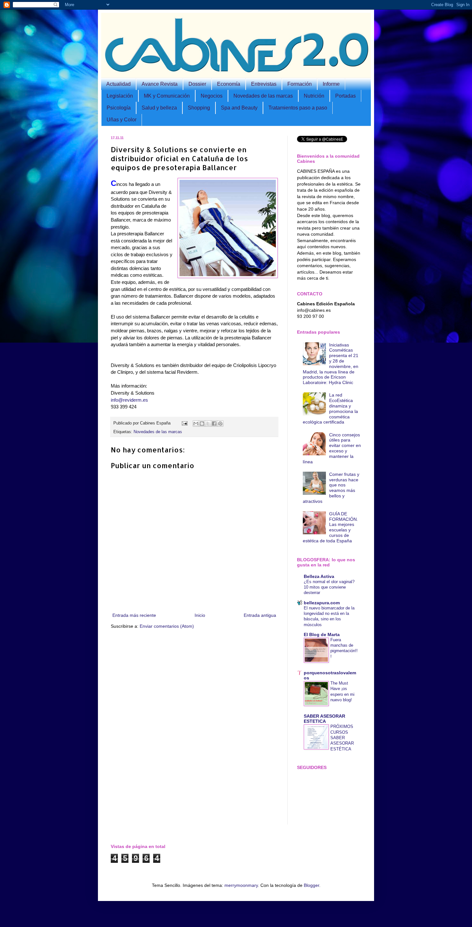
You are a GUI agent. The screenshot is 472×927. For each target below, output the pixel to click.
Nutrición (314, 96)
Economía (228, 84)
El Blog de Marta (322, 634)
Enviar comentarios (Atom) (167, 626)
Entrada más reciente (134, 615)
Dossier (197, 84)
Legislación (120, 96)
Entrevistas (263, 84)
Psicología (119, 107)
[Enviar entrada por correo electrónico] (184, 423)
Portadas (345, 96)
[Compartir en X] (208, 423)
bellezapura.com (322, 602)
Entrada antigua (260, 615)
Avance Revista (160, 84)
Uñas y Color (121, 119)
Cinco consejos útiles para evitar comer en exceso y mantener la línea (332, 448)
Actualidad (118, 84)
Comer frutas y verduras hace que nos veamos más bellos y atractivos (331, 488)
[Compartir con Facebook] (214, 423)
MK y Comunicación (167, 96)
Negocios (212, 96)
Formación (299, 84)
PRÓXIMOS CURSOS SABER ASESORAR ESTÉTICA (342, 737)
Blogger (311, 885)
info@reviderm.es (129, 400)
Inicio (200, 615)
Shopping (199, 107)
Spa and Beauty (239, 107)
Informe (331, 84)
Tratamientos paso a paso (297, 107)
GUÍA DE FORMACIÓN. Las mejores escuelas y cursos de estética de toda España (330, 527)
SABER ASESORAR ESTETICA (324, 718)
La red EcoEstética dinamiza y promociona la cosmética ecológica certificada (330, 408)
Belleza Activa (319, 576)
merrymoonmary (241, 885)
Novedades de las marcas (263, 96)
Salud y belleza (159, 107)
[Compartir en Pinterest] (220, 423)
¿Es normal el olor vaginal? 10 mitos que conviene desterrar (329, 587)
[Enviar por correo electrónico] (196, 423)
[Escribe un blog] (202, 423)
